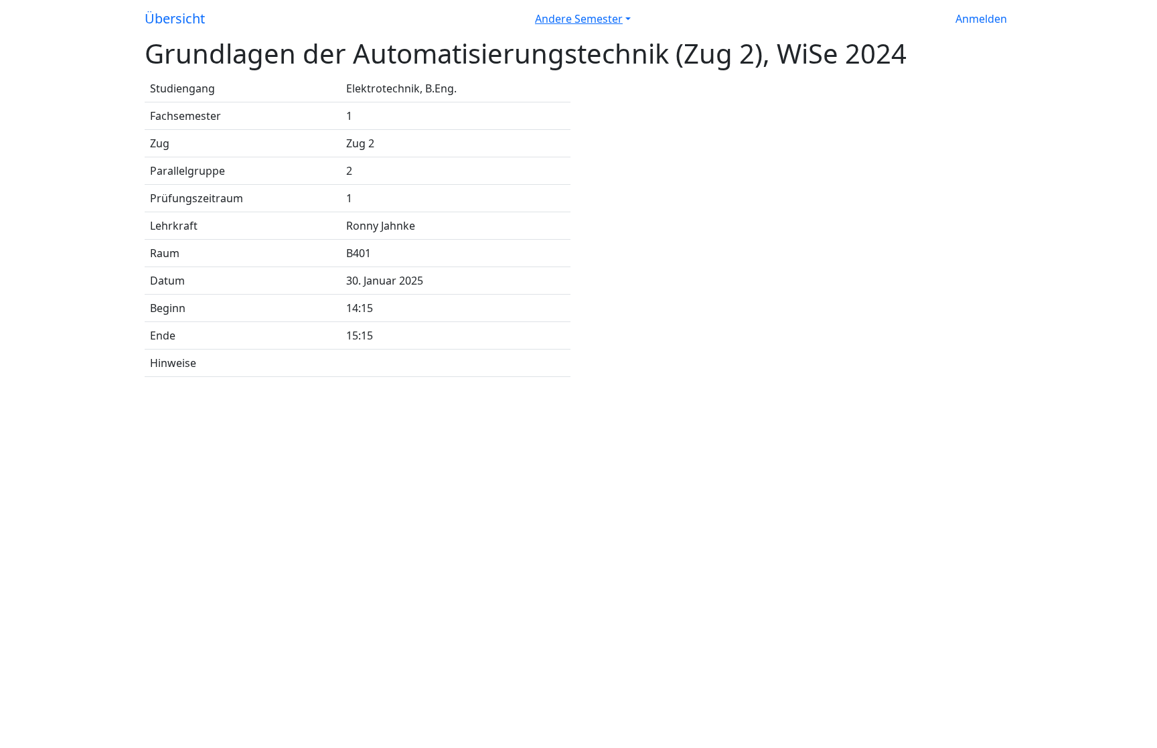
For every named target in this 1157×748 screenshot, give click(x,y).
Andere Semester (579, 18)
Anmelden (981, 18)
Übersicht (175, 18)
